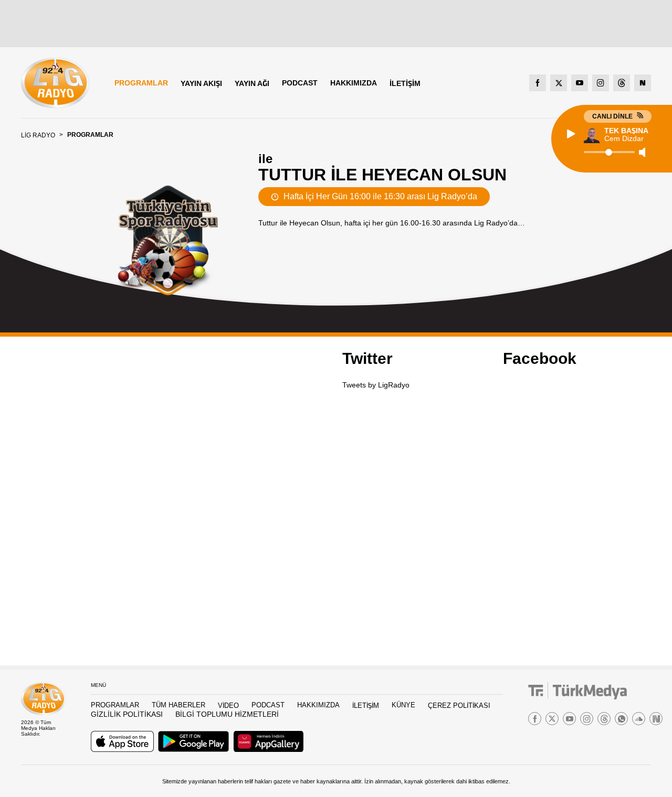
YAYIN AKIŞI (201, 83)
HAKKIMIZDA (353, 83)
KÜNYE (403, 705)
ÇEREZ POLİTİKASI (459, 705)
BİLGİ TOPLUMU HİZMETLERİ (227, 714)
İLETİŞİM (405, 83)
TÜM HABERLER (178, 705)
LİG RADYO (38, 135)
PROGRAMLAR (141, 83)
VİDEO (228, 705)
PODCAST (300, 83)
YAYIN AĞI (252, 83)
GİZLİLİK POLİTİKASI (127, 714)
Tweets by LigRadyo (376, 385)
